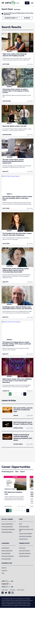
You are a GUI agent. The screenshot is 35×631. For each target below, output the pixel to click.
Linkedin (9, 593)
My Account (22, 548)
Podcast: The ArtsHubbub (25, 533)
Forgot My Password (24, 550)
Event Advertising (6, 553)
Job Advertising (5, 548)
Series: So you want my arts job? (26, 529)
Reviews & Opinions (24, 526)
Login (32, 2)
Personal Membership (7, 526)
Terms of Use (12, 589)
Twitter (6, 593)
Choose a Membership (7, 524)
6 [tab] (24, 510)
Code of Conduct (20, 589)
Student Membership (7, 532)
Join (27, 2)
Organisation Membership (8, 529)
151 (22, 394)
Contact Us (4, 570)
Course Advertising (6, 558)
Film (16, 472)
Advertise (27, 18)
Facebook (3, 593)
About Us (4, 567)
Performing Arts (7, 472)
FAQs (3, 573)
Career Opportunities (16, 467)
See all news (17, 9)
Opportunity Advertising (8, 556)
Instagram (13, 593)
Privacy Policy (5, 589)
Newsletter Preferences (25, 553)
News (20, 524)
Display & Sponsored (7, 550)
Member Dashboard (24, 556)
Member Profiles (23, 539)
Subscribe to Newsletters (25, 536)
